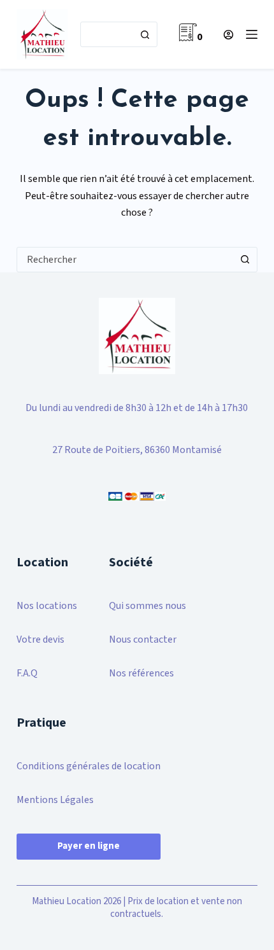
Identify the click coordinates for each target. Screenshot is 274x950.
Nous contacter (143, 639)
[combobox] (107, 34)
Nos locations (47, 606)
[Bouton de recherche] (145, 34)
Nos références (141, 673)
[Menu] (251, 34)
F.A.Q (27, 673)
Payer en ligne (88, 846)
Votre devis (40, 639)
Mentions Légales (55, 800)
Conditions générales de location (89, 766)
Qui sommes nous (147, 606)
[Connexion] (228, 34)
